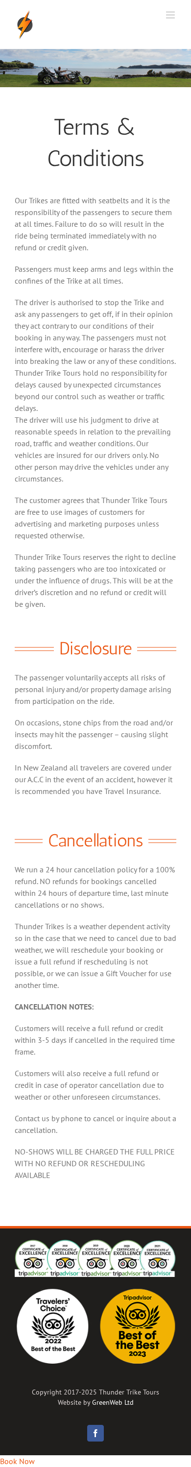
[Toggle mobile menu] (171, 15)
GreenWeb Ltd (113, 1402)
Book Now (17, 1461)
